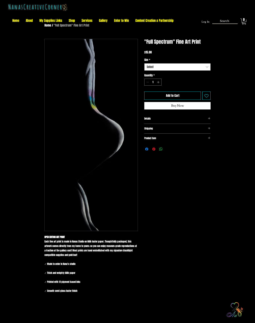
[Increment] (158, 82)
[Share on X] (168, 149)
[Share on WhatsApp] (161, 149)
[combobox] (177, 67)
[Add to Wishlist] (206, 96)
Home (47, 25)
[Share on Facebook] (146, 149)
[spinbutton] (153, 82)
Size (147, 60)
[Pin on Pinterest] (154, 149)
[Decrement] (147, 82)
